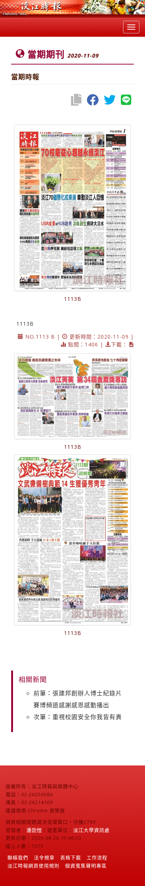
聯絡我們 (17, 857)
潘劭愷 (34, 830)
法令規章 (44, 857)
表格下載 (70, 857)
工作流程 (97, 857)
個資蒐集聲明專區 (86, 865)
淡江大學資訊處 (91, 830)
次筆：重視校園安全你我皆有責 (77, 717)
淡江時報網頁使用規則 (33, 865)
